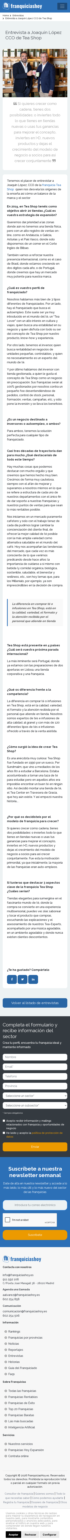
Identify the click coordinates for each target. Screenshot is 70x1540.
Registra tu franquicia (16, 1502)
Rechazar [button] (30, 1534)
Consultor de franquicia (19, 1493)
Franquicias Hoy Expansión (26, 1450)
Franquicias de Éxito (21, 1403)
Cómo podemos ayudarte (47, 1498)
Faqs (11, 1374)
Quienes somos (44, 1493)
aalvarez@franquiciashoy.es (21, 1295)
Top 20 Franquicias (20, 1409)
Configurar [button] (49, 1534)
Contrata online (18, 1456)
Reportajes (15, 1349)
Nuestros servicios (20, 1444)
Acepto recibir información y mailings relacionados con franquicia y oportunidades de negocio (35, 1124)
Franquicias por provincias (25, 1337)
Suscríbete (35, 1235)
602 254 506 (11, 1315)
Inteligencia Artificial (21, 1427)
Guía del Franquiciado (22, 1368)
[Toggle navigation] (62, 6)
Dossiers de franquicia (44, 1502)
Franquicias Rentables (23, 1397)
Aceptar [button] (13, 1534)
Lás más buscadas (20, 1421)
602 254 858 (11, 1299)
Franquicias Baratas (21, 1415)
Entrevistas (15, 1356)
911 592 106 (11, 1279)
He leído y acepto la (34, 1135)
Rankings (14, 1331)
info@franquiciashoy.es (18, 1275)
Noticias (13, 1343)
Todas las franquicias (22, 1391)
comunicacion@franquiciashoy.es (25, 1311)
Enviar (35, 1146)
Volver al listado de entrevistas (35, 1003)
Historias (14, 1362)
